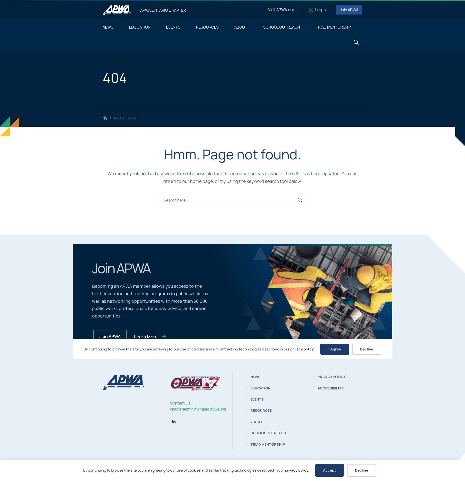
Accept (329, 470)
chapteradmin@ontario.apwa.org (198, 409)
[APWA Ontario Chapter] (117, 10)
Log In (320, 9)
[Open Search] (356, 42)
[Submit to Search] (299, 200)
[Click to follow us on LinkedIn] (174, 422)
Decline (361, 470)
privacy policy (296, 470)
